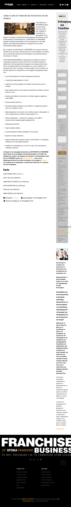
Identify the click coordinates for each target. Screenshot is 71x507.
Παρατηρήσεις (61, 135)
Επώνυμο (61, 86)
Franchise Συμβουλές (46, 480)
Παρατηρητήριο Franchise (47, 482)
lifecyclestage (61, 144)
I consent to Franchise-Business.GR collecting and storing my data (62, 128)
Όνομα (60, 79)
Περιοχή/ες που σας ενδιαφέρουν (62, 112)
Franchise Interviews (46, 477)
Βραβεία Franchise (21, 480)
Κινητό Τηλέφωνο (61, 94)
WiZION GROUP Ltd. (28, 501)
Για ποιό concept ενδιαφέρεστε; (62, 102)
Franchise (15, 198)
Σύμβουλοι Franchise (22, 477)
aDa (18, 485)
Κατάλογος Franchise (22, 472)
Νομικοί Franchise (21, 482)
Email (60, 72)
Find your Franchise (21, 474)
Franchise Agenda (45, 472)
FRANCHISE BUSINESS (27, 499)
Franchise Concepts (46, 474)
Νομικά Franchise (45, 485)
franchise (44, 160)
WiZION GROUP (20, 488)
